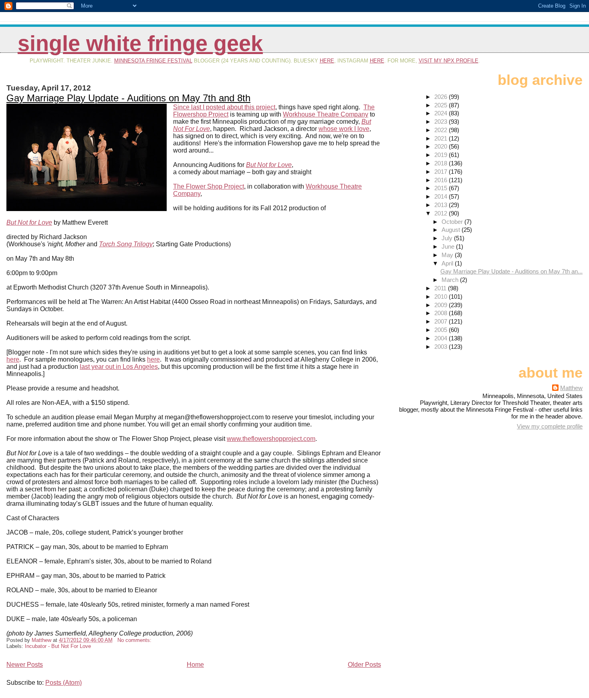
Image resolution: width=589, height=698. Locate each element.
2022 (441, 130)
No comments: (135, 640)
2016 (441, 180)
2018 (441, 163)
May (448, 254)
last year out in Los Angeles (119, 366)
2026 (441, 96)
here (327, 61)
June (449, 246)
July (448, 238)
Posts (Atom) (63, 682)
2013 (441, 204)
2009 (441, 305)
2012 (441, 213)
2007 (441, 321)
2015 (441, 188)
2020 (441, 146)
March (451, 279)
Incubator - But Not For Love (58, 646)
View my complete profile (550, 426)
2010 (441, 296)
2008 (441, 313)
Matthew (571, 387)
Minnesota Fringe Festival (153, 61)
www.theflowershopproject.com (271, 438)
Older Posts (364, 664)
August (452, 229)
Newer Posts (24, 664)
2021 (441, 138)
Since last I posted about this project (224, 107)
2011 (441, 288)
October (453, 221)
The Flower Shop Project (208, 186)
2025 (441, 105)
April (448, 263)
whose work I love (344, 128)
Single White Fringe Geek (140, 43)
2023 (441, 121)
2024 (441, 113)
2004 (441, 338)
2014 (441, 196)
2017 (441, 171)
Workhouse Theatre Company (325, 114)
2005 (441, 329)
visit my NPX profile (448, 61)
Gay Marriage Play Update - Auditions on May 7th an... (511, 271)
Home (195, 664)
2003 (441, 346)
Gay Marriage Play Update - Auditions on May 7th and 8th (128, 98)
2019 (441, 154)
